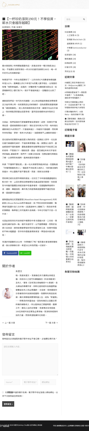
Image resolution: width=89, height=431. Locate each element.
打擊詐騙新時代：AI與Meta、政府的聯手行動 (74, 113)
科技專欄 (68, 32)
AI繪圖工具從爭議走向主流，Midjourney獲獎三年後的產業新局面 (75, 85)
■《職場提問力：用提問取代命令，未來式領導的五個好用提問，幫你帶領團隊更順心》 (81, 253)
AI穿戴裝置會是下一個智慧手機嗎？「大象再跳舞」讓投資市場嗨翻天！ (76, 95)
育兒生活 (68, 71)
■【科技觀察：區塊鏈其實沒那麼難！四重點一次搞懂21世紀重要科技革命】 (70, 251)
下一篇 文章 (51, 323)
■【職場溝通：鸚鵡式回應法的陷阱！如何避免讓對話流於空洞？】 (75, 121)
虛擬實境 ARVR (73, 43)
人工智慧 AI (71, 35)
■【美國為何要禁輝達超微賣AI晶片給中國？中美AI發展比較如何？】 (70, 162)
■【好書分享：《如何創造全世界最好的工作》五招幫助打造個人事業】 (81, 169)
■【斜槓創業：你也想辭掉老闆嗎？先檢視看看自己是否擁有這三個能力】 (81, 214)
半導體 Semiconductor (76, 47)
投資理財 (6, 27)
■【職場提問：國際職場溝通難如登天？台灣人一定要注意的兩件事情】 (70, 213)
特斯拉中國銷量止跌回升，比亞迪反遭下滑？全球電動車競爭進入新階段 (75, 105)
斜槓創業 (68, 63)
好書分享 (68, 67)
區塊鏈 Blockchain (75, 39)
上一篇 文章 (8, 323)
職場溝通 (68, 58)
